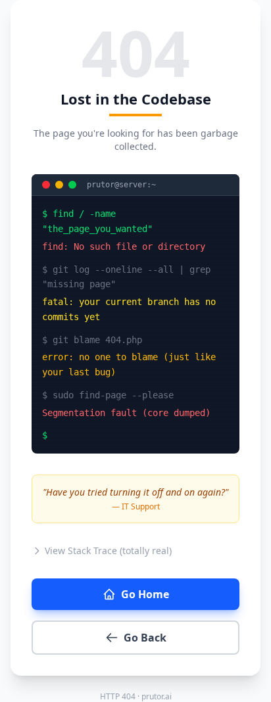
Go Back (145, 637)
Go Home (145, 594)
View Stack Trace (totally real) (108, 550)
